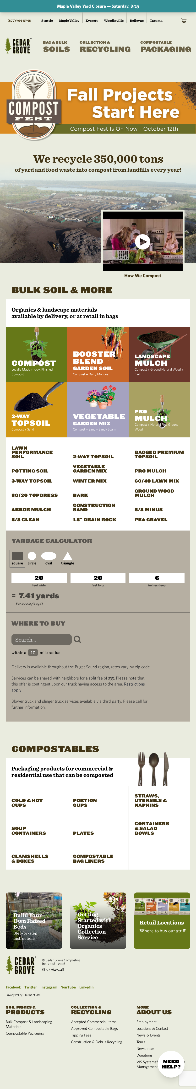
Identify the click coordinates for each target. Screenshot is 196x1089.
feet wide (39, 585)
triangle (67, 563)
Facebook (13, 987)
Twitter (30, 987)
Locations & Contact (152, 1028)
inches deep (157, 585)
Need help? (171, 1064)
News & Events (148, 1035)
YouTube (68, 987)
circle (32, 563)
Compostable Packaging (25, 1033)
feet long (98, 585)
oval (48, 563)
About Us (154, 1010)
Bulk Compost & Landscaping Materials (29, 1024)
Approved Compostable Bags (94, 1028)
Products (25, 1010)
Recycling (105, 47)
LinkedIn (86, 987)
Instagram (48, 987)
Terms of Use (32, 994)
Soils (56, 47)
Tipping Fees (81, 1035)
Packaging (165, 47)
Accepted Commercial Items (93, 1022)
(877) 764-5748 (19, 20)
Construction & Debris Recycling (96, 1042)
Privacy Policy (14, 994)
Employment (146, 1022)
